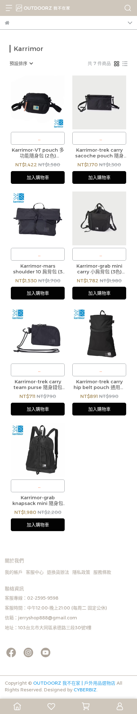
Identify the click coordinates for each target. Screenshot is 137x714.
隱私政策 (81, 572)
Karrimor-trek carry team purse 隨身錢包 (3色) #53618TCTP (37, 384)
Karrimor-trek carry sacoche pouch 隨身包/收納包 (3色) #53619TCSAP (99, 153)
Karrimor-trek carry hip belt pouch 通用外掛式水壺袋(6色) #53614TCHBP (99, 384)
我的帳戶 (14, 572)
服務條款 (102, 572)
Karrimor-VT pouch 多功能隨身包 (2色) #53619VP (38, 153)
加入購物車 (38, 177)
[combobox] (21, 63)
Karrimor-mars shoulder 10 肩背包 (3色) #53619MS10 (37, 269)
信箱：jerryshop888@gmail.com (41, 618)
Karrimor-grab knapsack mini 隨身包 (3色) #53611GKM (37, 500)
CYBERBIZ (85, 690)
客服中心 (35, 572)
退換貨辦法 (58, 572)
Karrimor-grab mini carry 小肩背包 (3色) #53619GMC (99, 269)
